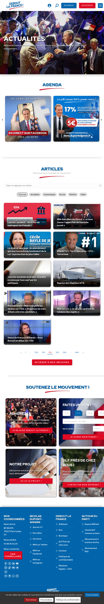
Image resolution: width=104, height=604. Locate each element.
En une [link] (62, 194)
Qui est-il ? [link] (38, 527)
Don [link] (61, 530)
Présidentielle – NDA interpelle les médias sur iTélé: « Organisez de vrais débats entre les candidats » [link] (27, 309)
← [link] (21, 352)
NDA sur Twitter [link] (40, 544)
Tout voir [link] (22, 194)
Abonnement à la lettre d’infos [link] (92, 541)
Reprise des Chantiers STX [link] (70, 283)
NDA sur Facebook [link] (37, 552)
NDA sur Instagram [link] (37, 561)
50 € (78, 413)
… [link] (30, 352)
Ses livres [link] (37, 539)
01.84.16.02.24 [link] (11, 544)
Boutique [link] (63, 536)
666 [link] (77, 352)
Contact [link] (62, 550)
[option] (28, 120)
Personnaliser (46, 599)
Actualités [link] (35, 194)
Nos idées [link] (37, 533)
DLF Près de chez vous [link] (64, 543)
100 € (90, 413)
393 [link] (57, 352)
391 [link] (43, 352)
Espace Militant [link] (92, 524)
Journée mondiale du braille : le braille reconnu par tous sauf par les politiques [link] (27, 280)
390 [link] (36, 352)
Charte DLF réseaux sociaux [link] (92, 532)
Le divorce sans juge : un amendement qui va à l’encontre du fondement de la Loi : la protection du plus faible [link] (27, 251)
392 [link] (50, 352)
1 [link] (25, 352)
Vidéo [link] (83, 194)
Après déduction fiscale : (74, 429)
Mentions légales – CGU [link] (65, 567)
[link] (100, 5)
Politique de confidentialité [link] (66, 558)
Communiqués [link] (49, 194)
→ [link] (83, 352)
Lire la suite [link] (14, 228)
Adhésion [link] (63, 524)
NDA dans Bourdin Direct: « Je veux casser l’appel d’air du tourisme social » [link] (75, 222)
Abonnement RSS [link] (91, 550)
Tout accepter (92, 595)
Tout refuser (30, 599)
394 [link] (64, 352)
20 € (66, 413)
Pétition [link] (73, 194)
